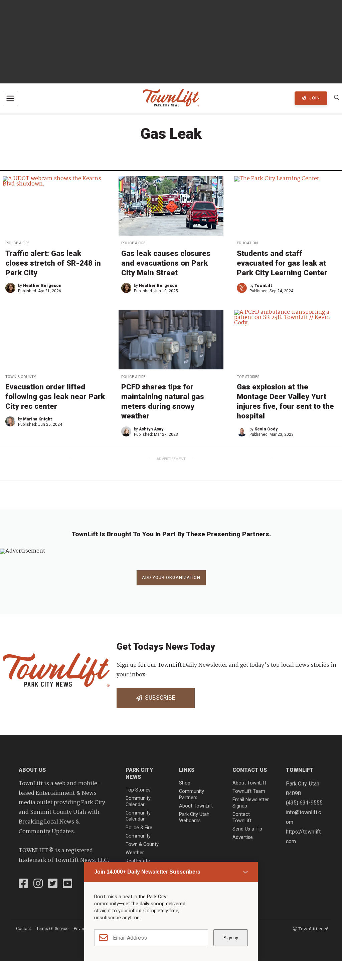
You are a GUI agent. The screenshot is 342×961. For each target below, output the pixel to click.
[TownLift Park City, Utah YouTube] (67, 884)
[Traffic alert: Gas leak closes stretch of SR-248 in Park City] (55, 206)
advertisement (171, 459)
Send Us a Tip (247, 829)
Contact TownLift (241, 818)
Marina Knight (37, 419)
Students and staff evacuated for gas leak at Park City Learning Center (282, 263)
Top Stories (248, 377)
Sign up (230, 937)
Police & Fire (17, 243)
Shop (184, 783)
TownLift (263, 285)
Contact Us (249, 770)
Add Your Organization (171, 577)
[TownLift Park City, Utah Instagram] (38, 884)
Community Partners (191, 794)
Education (247, 243)
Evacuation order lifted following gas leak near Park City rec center (55, 396)
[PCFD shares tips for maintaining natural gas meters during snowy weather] (171, 339)
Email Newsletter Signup (250, 803)
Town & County (20, 377)
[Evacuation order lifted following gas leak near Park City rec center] (55, 339)
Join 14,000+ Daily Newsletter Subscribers (147, 872)
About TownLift (196, 806)
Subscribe (158, 697)
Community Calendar (138, 801)
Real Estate (138, 861)
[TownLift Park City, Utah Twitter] (52, 884)
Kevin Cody (266, 429)
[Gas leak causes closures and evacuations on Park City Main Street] (171, 206)
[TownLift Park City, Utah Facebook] (23, 884)
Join (314, 97)
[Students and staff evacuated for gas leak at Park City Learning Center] (286, 206)
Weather (135, 853)
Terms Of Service (52, 928)
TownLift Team (248, 791)
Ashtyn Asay (151, 429)
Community (138, 836)
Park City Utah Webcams (194, 818)
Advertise (242, 837)
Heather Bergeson (42, 285)
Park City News (139, 773)
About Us (32, 770)
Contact (23, 928)
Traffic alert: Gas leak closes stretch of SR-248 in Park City (53, 263)
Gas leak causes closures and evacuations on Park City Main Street (165, 263)
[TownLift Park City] (171, 98)
